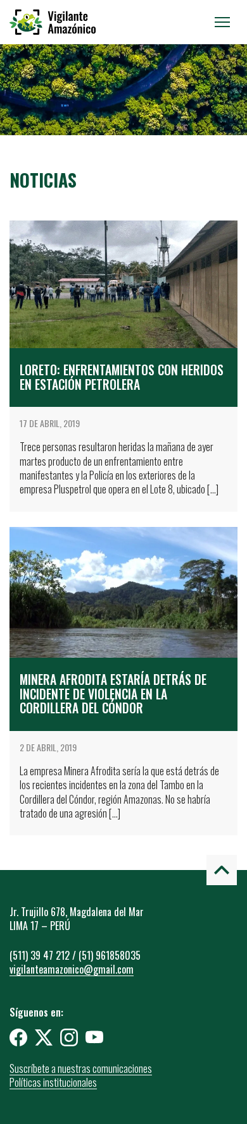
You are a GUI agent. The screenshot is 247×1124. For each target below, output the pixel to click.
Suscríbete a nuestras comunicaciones (81, 1068)
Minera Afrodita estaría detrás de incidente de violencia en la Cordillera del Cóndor (113, 693)
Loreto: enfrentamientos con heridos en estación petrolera (122, 377)
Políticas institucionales (53, 1082)
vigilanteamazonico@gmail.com (72, 969)
